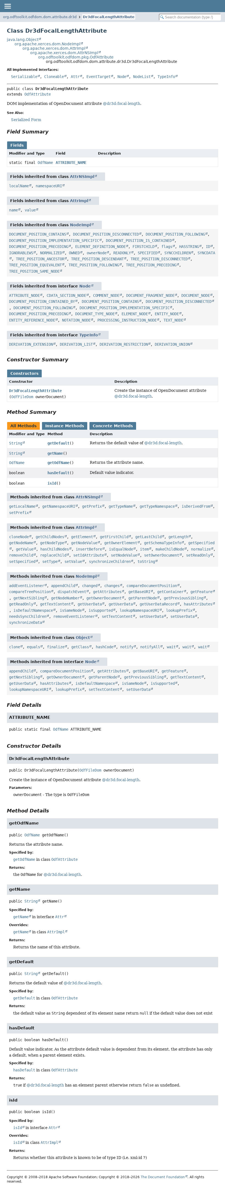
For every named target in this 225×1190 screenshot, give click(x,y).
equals (33, 647)
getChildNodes (50, 537)
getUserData (90, 604)
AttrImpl (79, 201)
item (144, 549)
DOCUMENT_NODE (195, 295)
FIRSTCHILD (143, 246)
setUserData (151, 616)
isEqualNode (121, 549)
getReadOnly (21, 604)
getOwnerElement (120, 543)
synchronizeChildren (110, 561)
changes (112, 585)
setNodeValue (124, 555)
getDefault (58, 443)
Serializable (24, 76)
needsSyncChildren (27, 616)
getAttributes (107, 592)
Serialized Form (26, 120)
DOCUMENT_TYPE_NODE (95, 314)
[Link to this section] (52, 132)
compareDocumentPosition (151, 585)
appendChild (63, 585)
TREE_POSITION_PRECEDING (151, 265)
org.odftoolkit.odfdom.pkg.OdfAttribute (76, 57)
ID (208, 246)
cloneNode (19, 537)
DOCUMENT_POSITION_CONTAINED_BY (42, 301)
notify (126, 647)
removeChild (21, 555)
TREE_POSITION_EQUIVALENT (35, 265)
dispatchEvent (72, 592)
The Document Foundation (163, 1177)
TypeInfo (166, 76)
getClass (80, 647)
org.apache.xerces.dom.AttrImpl (53, 48)
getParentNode (142, 598)
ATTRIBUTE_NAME (71, 162)
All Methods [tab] (23, 426)
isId (51, 483)
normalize (201, 549)
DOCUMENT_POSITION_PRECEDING (38, 246)
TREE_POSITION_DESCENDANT (97, 259)
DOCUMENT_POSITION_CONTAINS (37, 234)
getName (55, 453)
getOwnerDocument (104, 598)
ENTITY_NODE (167, 314)
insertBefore (89, 549)
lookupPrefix (179, 610)
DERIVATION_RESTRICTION (124, 344)
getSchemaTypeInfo (162, 543)
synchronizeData (25, 622)
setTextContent (117, 616)
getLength (178, 537)
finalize (55, 647)
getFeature (201, 592)
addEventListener (26, 585)
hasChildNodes (54, 549)
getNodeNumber (65, 598)
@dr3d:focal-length (121, 103)
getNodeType (52, 543)
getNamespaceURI (58, 506)
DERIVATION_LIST (76, 344)
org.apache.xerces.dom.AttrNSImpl (64, 53)
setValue (73, 561)
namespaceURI (49, 186)
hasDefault (58, 473)
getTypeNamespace (157, 506)
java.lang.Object (22, 39)
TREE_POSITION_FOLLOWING (94, 265)
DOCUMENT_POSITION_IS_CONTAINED (139, 240)
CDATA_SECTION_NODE (66, 295)
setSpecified (22, 561)
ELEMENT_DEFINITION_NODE (100, 246)
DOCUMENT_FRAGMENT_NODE (150, 295)
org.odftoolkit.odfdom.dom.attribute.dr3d (40, 17)
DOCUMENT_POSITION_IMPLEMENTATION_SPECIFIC (54, 240)
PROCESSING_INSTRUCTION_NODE (127, 320)
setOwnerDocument (161, 555)
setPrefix (19, 512)
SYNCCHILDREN (177, 253)
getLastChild (148, 537)
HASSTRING (189, 246)
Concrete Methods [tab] (113, 426)
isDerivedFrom (196, 506)
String (15, 443)
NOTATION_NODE (76, 320)
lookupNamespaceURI (139, 610)
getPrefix (92, 506)
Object (83, 637)
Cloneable (54, 76)
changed (89, 585)
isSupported (101, 610)
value (30, 210)
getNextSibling (28, 598)
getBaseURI (139, 592)
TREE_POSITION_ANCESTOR (40, 259)
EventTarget (98, 76)
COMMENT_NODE (106, 295)
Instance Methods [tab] (64, 426)
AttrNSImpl (82, 176)
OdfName (45, 162)
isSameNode (71, 610)
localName (19, 186)
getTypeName (121, 506)
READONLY (122, 253)
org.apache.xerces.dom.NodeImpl (47, 44)
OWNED (74, 253)
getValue (24, 549)
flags (166, 246)
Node (121, 76)
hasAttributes (198, 604)
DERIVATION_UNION (172, 344)
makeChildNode (170, 549)
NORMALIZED (51, 253)
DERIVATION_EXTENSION (31, 344)
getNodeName (21, 543)
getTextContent (55, 604)
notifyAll (150, 647)
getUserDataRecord (158, 604)
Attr (75, 76)
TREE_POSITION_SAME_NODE (34, 271)
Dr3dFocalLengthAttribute (108, 17)
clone (14, 647)
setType (50, 561)
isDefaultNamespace (33, 610)
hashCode (104, 647)
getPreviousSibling (183, 598)
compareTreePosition (30, 592)
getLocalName (22, 506)
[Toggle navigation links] (7, 6)
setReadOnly (198, 555)
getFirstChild (114, 537)
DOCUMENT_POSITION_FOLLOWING (175, 234)
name (13, 210)
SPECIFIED (148, 253)
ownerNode (96, 253)
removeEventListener (74, 616)
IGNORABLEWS (21, 253)
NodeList (142, 76)
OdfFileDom (22, 397)
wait (171, 647)
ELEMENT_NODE (135, 314)
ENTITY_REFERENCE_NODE (32, 320)
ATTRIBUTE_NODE (24, 295)
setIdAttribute (88, 555)
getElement (82, 537)
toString (146, 561)
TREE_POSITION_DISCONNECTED (159, 259)
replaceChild (53, 555)
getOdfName (58, 462)
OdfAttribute (37, 94)
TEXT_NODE (173, 320)
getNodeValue (84, 543)
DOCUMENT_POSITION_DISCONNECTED (106, 234)
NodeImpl (80, 225)
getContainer (170, 592)
